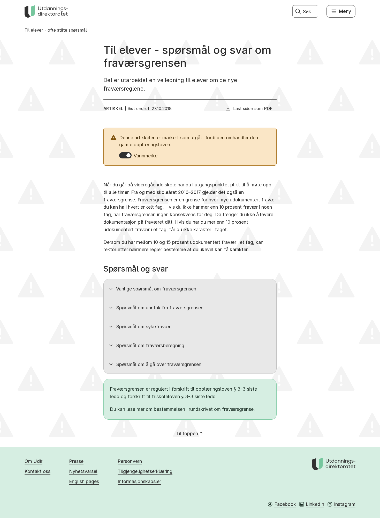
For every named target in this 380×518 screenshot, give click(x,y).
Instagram (344, 504)
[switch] (125, 155)
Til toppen (187, 433)
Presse (76, 461)
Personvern (130, 461)
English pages (84, 481)
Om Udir (33, 461)
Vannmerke (145, 155)
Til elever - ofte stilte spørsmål (56, 30)
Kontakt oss (37, 471)
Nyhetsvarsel (83, 471)
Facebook (285, 504)
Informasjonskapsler (139, 481)
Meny (345, 11)
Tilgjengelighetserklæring (145, 471)
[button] (190, 288)
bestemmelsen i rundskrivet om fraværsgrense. (204, 409)
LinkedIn (315, 504)
